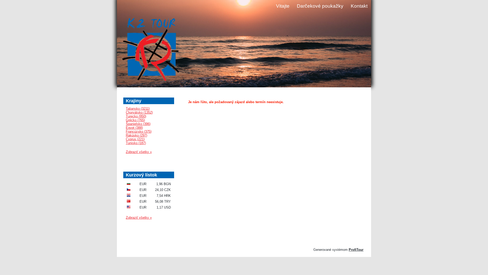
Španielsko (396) (138, 124)
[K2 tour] (150, 50)
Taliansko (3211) (138, 109)
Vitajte (282, 6)
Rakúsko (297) (136, 135)
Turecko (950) (136, 116)
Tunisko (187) (136, 143)
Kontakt (359, 6)
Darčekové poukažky (320, 6)
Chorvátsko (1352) (139, 112)
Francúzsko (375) (138, 131)
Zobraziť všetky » (139, 152)
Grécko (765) (135, 120)
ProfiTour (356, 250)
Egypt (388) (134, 128)
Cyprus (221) (135, 139)
